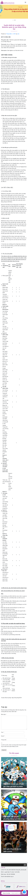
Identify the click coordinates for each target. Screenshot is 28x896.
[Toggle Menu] (25, 865)
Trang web (3, 739)
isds (18, 33)
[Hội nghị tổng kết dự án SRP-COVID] (14, 837)
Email (2, 736)
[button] (13, 20)
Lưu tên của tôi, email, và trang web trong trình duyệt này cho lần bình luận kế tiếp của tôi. (13, 745)
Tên (2, 732)
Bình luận (3, 714)
